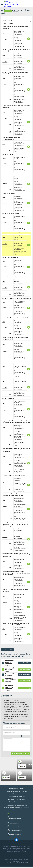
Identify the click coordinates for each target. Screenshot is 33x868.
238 (10, 99)
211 (3, 178)
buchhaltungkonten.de (15, 818)
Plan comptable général (13, 791)
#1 (5, 700)
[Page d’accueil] (11, 3)
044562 (4, 39)
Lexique (20, 794)
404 (10, 45)
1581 (10, 489)
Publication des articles (16, 802)
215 (3, 482)
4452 (10, 518)
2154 (3, 302)
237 (10, 132)
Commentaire (7, 738)
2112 (3, 217)
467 (10, 251)
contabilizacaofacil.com (15, 834)
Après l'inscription (24, 663)
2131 (3, 282)
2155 (3, 322)
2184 (4, 158)
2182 (3, 366)
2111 (3, 197)
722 (10, 610)
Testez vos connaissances (16, 796)
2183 (3, 404)
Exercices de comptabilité (16, 799)
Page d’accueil (13, 788)
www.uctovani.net (14, 823)
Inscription (15, 11)
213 (3, 261)
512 (10, 150)
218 (3, 344)
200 (3, 55)
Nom (10, 727)
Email (9, 732)
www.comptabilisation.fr (16, 814)
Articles (21, 788)
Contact (24, 791)
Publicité (13, 794)
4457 (10, 618)
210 (3, 33)
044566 (4, 506)
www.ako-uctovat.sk (14, 826)
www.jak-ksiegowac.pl (15, 830)
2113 (3, 237)
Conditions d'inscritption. (16, 856)
